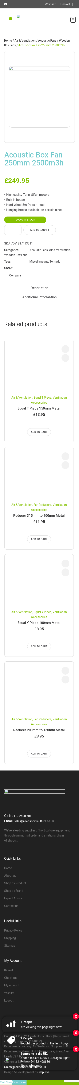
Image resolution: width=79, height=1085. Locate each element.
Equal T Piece (42, 397)
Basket (8, 970)
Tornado (55, 261)
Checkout (10, 978)
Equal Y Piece (42, 612)
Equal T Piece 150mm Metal (38, 408)
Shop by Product (15, 883)
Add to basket (39, 230)
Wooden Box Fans (15, 255)
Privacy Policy (13, 930)
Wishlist (9, 993)
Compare (15, 275)
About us (10, 876)
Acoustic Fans (47, 40)
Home (8, 40)
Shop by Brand (13, 891)
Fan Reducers (42, 505)
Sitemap (9, 946)
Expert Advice (13, 898)
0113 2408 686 (22, 816)
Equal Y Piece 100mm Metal (38, 622)
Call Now (6, 1082)
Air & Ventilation (25, 40)
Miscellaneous (38, 261)
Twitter (37, 268)
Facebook (31, 268)
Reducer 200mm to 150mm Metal (39, 730)
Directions (19, 1082)
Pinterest (42, 268)
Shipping (10, 938)
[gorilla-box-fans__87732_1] (39, 97)
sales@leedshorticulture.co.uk (34, 821)
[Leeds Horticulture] (39, 22)
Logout (8, 1000)
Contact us (11, 906)
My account (11, 985)
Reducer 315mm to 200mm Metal (39, 515)
